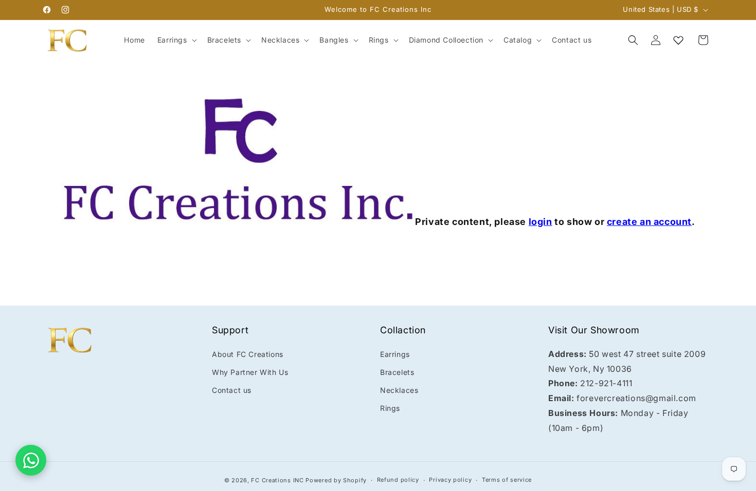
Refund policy (398, 479)
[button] (176, 40)
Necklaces (399, 390)
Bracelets (397, 372)
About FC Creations (247, 354)
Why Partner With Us (250, 372)
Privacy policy (450, 479)
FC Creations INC (277, 480)
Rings (390, 408)
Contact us (231, 390)
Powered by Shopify (336, 480)
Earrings (395, 354)
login (540, 221)
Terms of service (507, 479)
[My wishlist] (678, 40)
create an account (649, 221)
